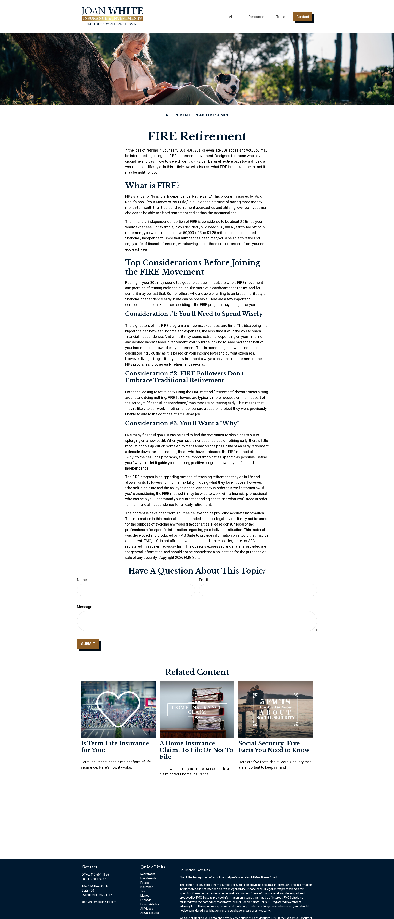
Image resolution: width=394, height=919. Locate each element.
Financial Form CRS (197, 870)
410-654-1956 (99, 874)
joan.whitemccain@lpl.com (99, 901)
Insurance (146, 887)
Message (84, 606)
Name (82, 580)
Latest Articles (149, 904)
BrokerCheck (269, 877)
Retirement (147, 874)
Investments (148, 878)
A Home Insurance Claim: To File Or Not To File (196, 750)
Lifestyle (145, 900)
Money (144, 895)
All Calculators (149, 912)
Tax (142, 891)
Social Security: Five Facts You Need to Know (274, 747)
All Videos (146, 908)
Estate (144, 882)
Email (203, 580)
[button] (234, 16)
